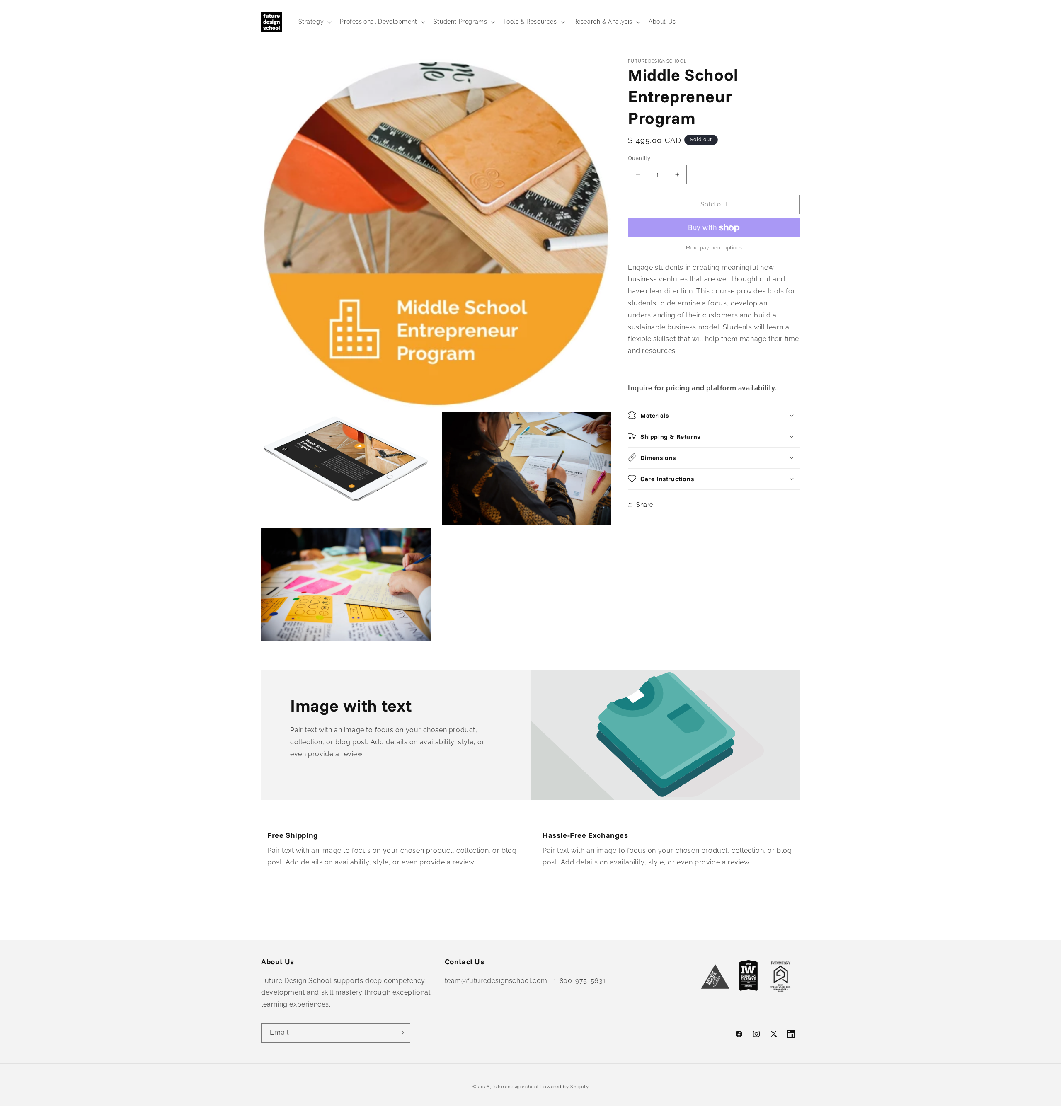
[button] (314, 21)
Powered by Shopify (564, 1086)
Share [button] (644, 504)
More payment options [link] (714, 248)
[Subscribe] (401, 1033)
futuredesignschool (515, 1086)
